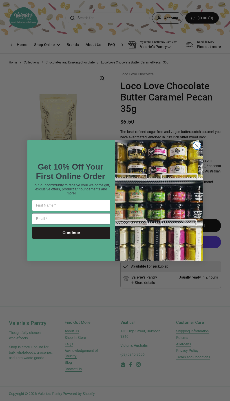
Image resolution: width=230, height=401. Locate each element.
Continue (71, 233)
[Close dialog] (197, 146)
